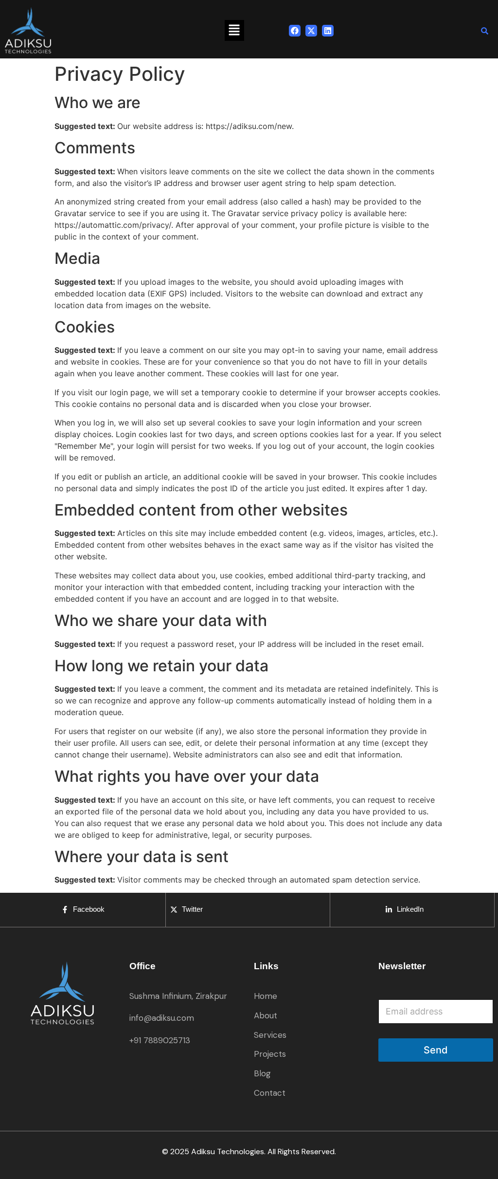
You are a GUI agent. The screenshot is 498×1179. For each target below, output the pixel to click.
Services (270, 1035)
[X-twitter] (311, 31)
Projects (270, 1054)
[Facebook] (295, 31)
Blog (262, 1073)
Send (436, 1050)
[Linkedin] (328, 31)
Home (265, 996)
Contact (269, 1092)
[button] (234, 30)
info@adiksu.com (161, 1018)
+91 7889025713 (159, 1040)
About (265, 1015)
